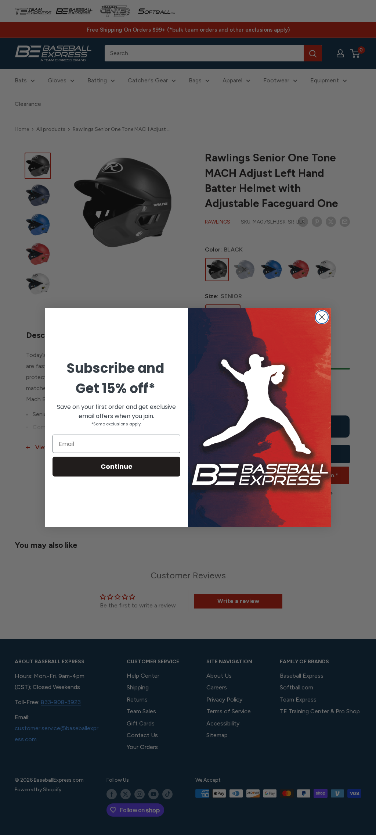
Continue (117, 466)
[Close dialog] (321, 317)
